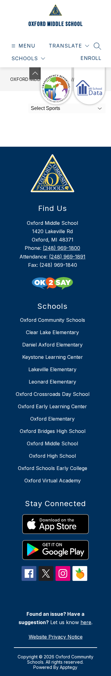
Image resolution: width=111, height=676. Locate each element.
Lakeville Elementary (52, 369)
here (85, 622)
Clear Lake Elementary (52, 332)
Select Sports (45, 108)
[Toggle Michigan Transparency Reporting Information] (35, 73)
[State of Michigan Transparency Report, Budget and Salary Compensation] (56, 85)
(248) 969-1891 (67, 257)
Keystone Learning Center (52, 357)
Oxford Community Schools (52, 320)
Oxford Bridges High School (52, 431)
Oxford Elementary (52, 419)
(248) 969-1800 (61, 248)
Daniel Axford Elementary (52, 345)
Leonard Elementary (52, 382)
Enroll (90, 58)
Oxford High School (52, 456)
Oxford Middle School (52, 443)
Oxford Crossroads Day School (52, 394)
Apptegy (68, 667)
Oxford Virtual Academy (52, 480)
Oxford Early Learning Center (52, 406)
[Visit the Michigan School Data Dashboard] (89, 85)
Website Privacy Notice (56, 637)
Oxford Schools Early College (52, 468)
